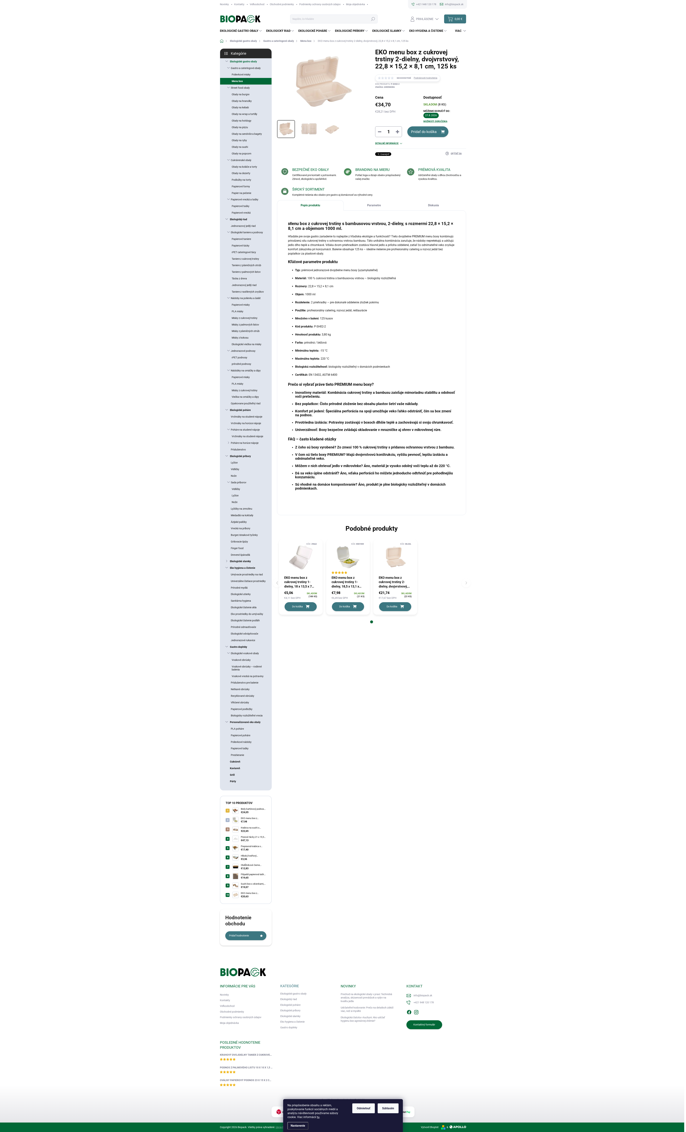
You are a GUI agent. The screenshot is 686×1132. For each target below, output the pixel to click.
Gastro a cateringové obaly (246, 68)
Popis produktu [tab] (310, 205)
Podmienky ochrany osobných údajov (320, 4)
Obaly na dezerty (241, 173)
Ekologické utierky (241, 594)
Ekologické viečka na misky (246, 344)
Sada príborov (238, 482)
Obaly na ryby (239, 140)
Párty (233, 781)
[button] (371, 621)
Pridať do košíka (424, 132)
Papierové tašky (240, 206)
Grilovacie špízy (239, 541)
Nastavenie (298, 1125)
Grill (232, 774)
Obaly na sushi (240, 146)
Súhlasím (388, 1108)
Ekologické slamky (240, 561)
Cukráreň (235, 761)
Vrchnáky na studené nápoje (246, 416)
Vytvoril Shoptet (430, 1127)
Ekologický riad (238, 219)
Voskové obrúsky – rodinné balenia (247, 668)
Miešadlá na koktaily (242, 515)
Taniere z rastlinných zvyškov (248, 291)
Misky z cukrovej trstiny (244, 318)
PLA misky (237, 311)
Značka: (385, 87)
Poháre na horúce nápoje (245, 443)
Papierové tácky (240, 245)
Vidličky (235, 469)
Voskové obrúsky (241, 660)
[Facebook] (409, 1011)
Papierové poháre (240, 735)
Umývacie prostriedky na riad (247, 574)
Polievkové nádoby (241, 742)
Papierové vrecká (241, 212)
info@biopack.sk (423, 995)
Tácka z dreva (239, 278)
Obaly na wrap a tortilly (244, 114)
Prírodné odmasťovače (243, 627)
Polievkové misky (241, 74)
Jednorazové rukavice (243, 640)
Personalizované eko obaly (245, 722)
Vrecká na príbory (240, 528)
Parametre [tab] (374, 205)
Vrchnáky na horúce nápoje (246, 423)
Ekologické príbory (240, 456)
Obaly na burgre (240, 94)
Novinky (224, 4)
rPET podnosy (239, 357)
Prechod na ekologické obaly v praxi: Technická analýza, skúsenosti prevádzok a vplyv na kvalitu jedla (366, 998)
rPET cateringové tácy (244, 252)
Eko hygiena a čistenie (242, 567)
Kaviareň (235, 768)
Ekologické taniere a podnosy (247, 232)
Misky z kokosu (240, 337)
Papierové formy (241, 186)
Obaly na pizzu (240, 127)
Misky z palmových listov (245, 324)
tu (318, 1117)
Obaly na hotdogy (241, 120)
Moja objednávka (355, 4)
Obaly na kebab (240, 107)
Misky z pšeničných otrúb (246, 331)
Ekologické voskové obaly (245, 653)
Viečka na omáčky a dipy (245, 396)
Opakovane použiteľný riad (245, 403)
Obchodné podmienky (282, 4)
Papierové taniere (241, 239)
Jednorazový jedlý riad (243, 226)
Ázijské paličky (239, 522)
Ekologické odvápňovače (244, 633)
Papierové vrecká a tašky (244, 199)
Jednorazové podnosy (243, 350)
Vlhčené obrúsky (240, 702)
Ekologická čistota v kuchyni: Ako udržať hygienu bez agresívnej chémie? (363, 1019)
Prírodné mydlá (239, 587)
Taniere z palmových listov (246, 271)
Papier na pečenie (241, 193)
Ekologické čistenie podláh (245, 620)
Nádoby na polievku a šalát (246, 298)
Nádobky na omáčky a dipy (246, 370)
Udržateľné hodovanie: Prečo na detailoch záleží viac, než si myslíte (367, 1009)
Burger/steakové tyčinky (244, 535)
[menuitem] (241, 31)
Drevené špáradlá (240, 554)
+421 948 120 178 (424, 1002)
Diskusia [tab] (433, 205)
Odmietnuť (363, 1108)
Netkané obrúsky (240, 689)
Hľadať (373, 19)
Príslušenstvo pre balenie (244, 682)
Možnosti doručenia (435, 121)
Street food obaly (240, 87)
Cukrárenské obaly (241, 160)
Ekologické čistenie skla (244, 607)
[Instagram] (416, 1011)
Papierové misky (241, 304)
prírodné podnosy (241, 363)
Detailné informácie (387, 143)
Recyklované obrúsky (242, 695)
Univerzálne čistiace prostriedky (248, 581)
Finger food (237, 548)
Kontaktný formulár (424, 1024)
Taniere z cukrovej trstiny (245, 258)
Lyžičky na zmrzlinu (241, 508)
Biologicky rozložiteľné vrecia (247, 715)
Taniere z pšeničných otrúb (246, 265)
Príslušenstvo (238, 449)
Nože (234, 475)
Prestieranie (237, 755)
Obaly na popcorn (241, 153)
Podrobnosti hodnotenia (425, 78)
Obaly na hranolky (242, 101)
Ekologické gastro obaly (243, 61)
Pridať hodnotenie (239, 935)
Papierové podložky (241, 709)
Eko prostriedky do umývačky (247, 614)
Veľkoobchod (257, 4)
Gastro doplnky (238, 646)
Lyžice (234, 462)
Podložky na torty (241, 179)
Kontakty (239, 4)
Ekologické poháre (240, 410)
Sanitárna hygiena (241, 600)
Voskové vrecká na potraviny (248, 676)
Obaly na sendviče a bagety (247, 133)
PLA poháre (237, 728)
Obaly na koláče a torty (244, 166)
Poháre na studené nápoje (245, 429)
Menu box (237, 81)
